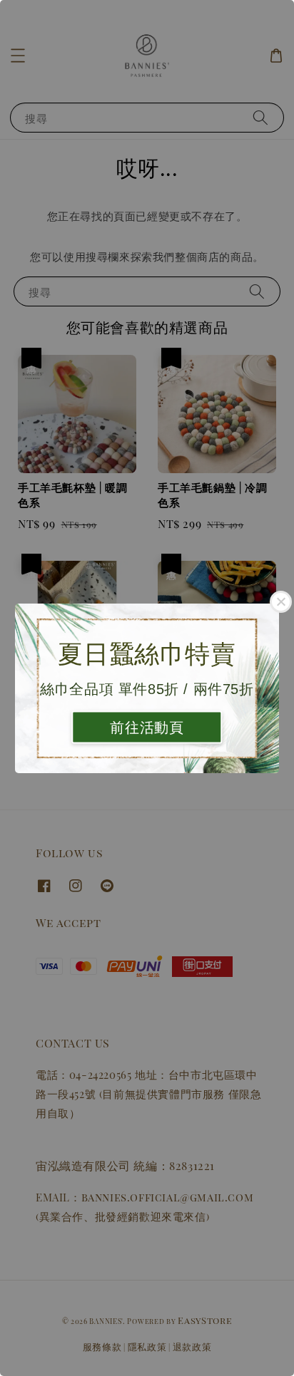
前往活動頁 (146, 727)
